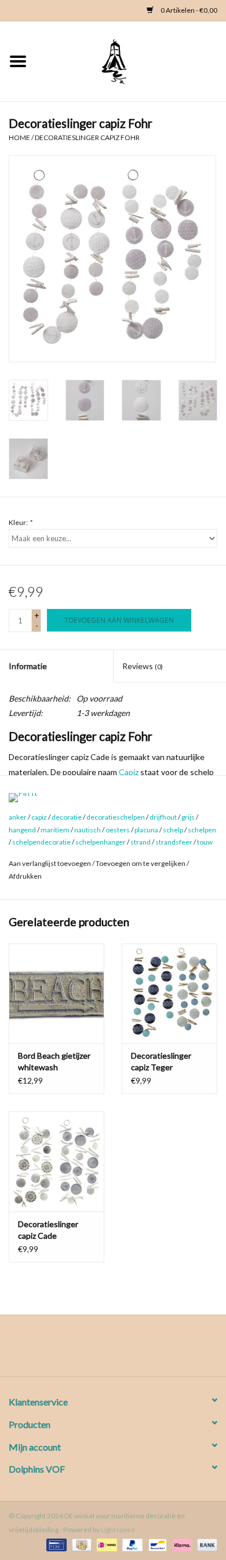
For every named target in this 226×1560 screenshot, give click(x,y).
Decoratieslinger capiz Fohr (87, 137)
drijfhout (163, 817)
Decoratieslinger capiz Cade (48, 1229)
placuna (146, 829)
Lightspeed (118, 1529)
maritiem (55, 829)
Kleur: (20, 522)
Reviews (142, 666)
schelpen (202, 829)
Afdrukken (25, 876)
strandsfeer (173, 842)
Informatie (28, 666)
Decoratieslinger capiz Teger (161, 1061)
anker (18, 817)
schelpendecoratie (41, 842)
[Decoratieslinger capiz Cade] (56, 1161)
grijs (188, 817)
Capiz (128, 772)
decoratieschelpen (115, 817)
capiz (39, 817)
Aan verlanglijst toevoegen (50, 863)
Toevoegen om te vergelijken (141, 863)
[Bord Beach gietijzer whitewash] (56, 994)
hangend (22, 829)
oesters (117, 829)
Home (19, 137)
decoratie (67, 817)
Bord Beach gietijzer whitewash (54, 1061)
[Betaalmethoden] (54, 1544)
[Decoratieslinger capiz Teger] (169, 994)
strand (140, 842)
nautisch (87, 829)
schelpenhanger (100, 842)
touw (205, 842)
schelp (173, 829)
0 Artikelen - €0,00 (188, 10)
